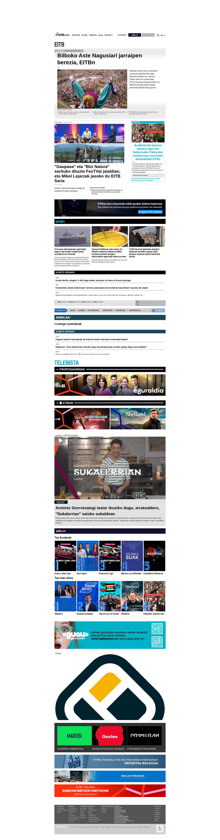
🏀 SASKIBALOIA (93, 310)
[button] (163, 384)
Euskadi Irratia (73, 808)
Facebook (157, 808)
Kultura (82, 814)
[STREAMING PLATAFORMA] (144, 735)
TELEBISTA (66, 363)
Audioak (104, 812)
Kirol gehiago (92, 815)
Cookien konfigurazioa (118, 827)
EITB (59, 44)
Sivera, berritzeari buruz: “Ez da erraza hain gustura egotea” (82, 354)
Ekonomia (83, 810)
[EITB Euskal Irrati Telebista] (62, 34)
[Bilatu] (158, 35)
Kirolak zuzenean (93, 821)
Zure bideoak (144, 304)
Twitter (156, 810)
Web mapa (147, 827)
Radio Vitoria (72, 812)
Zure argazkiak (145, 302)
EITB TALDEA (148, 35)
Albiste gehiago (65, 272)
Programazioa (61, 808)
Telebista (93, 35)
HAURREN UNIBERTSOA (70, 749)
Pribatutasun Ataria (84, 827)
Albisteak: (84, 806)
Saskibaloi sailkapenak (94, 819)
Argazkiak (104, 810)
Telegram (157, 814)
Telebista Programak (62, 810)
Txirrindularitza (92, 810)
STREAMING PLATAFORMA (141, 749)
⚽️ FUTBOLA (81, 310)
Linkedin (157, 816)
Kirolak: (91, 806)
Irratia (100, 35)
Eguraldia (82, 817)
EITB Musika (72, 815)
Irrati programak (73, 819)
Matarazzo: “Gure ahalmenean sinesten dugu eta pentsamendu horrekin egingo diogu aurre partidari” (101, 347)
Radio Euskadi (73, 810)
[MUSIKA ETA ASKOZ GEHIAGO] (109, 735)
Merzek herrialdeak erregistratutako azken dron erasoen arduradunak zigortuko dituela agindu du (99, 295)
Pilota (89, 812)
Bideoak (59, 812)
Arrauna (90, 814)
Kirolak (84, 35)
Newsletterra (158, 806)
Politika (82, 812)
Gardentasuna (131, 827)
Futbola (90, 808)
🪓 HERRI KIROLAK (133, 310)
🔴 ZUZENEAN (157, 310)
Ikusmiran (83, 815)
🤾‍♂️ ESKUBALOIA (119, 310)
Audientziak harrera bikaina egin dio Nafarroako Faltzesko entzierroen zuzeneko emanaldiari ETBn (148, 152)
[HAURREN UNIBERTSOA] (74, 735)
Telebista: (60, 806)
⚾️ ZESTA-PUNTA (106, 310)
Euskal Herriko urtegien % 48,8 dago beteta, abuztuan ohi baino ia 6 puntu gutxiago (93, 280)
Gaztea (71, 814)
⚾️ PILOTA (71, 310)
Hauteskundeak (120, 810)
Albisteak (76, 35)
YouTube (157, 818)
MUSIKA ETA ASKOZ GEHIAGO (108, 749)
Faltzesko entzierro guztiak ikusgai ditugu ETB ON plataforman (146, 179)
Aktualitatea (83, 808)
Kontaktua (139, 827)
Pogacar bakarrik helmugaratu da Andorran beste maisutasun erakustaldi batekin (92, 339)
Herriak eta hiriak (121, 818)
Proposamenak (72, 369)
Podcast (71, 821)
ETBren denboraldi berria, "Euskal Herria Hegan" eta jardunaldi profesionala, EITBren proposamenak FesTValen (107, 192)
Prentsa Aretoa (120, 822)
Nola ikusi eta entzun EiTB (123, 821)
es (165, 35)
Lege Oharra (95, 827)
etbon (68, 403)
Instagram (157, 812)
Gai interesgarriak (121, 816)
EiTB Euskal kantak (74, 817)
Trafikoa (117, 809)
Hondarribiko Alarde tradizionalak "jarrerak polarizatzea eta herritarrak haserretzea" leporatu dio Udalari (102, 288)
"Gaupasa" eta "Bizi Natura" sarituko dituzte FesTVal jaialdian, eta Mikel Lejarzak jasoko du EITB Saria (87, 173)
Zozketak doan (119, 812)
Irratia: (71, 806)
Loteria (117, 813)
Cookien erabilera (105, 827)
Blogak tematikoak (121, 819)
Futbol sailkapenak (93, 817)
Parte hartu (118, 815)
